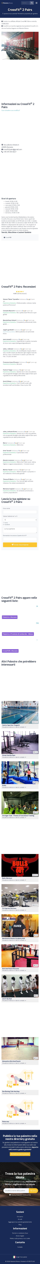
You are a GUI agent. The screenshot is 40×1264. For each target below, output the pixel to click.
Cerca (34, 1191)
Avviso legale (20, 1236)
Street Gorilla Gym (8, 755)
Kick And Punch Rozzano (10, 969)
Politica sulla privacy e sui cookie (20, 1238)
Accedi (20, 1219)
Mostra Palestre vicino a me (21, 1195)
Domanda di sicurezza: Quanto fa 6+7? (15, 535)
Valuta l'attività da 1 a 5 (10, 516)
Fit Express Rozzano (9, 908)
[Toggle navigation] (36, 3)
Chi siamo (20, 1216)
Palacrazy (5, 1122)
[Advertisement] (20, 81)
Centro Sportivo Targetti (11, 725)
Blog (20, 1224)
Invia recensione (20, 544)
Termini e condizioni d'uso (20, 1233)
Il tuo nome (6, 508)
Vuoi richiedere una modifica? (10, 110)
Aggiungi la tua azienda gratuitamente (20, 1222)
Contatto (20, 1247)
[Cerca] (32, 3)
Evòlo (4, 785)
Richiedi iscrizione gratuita (20, 1154)
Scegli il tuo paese (21, 1257)
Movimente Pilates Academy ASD (13, 938)
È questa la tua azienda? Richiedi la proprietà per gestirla (20, 13)
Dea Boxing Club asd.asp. (11, 1091)
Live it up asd (7, 999)
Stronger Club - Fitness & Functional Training (18, 816)
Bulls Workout (7, 878)
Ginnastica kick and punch (11, 1061)
